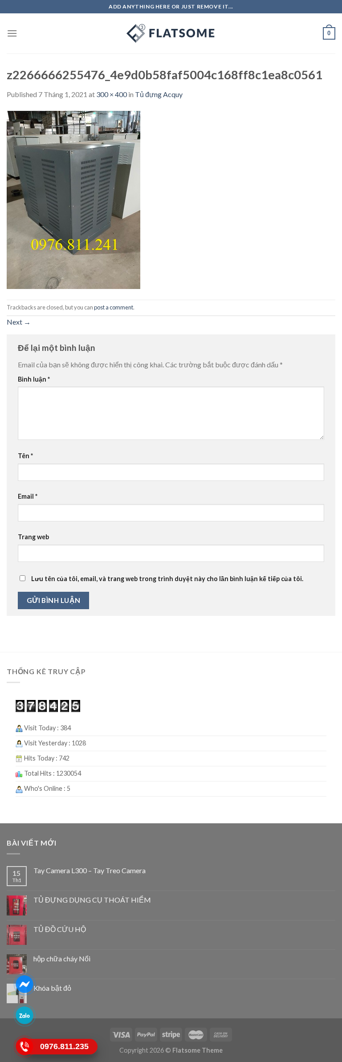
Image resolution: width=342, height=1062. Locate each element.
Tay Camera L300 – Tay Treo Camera (89, 870)
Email (27, 496)
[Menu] (12, 33)
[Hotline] (24, 1046)
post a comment (113, 307)
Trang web (33, 537)
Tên (25, 456)
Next (19, 321)
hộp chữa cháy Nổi (61, 958)
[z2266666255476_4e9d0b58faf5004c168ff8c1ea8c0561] (73, 199)
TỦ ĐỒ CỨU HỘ (59, 929)
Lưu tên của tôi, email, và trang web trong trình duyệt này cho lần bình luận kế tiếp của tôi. (167, 578)
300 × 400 (111, 94)
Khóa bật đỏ (52, 988)
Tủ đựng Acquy (159, 94)
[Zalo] (24, 1015)
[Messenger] (24, 984)
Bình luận (34, 379)
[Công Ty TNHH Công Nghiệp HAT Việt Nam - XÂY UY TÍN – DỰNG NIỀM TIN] (171, 33)
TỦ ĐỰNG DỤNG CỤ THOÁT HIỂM (92, 899)
